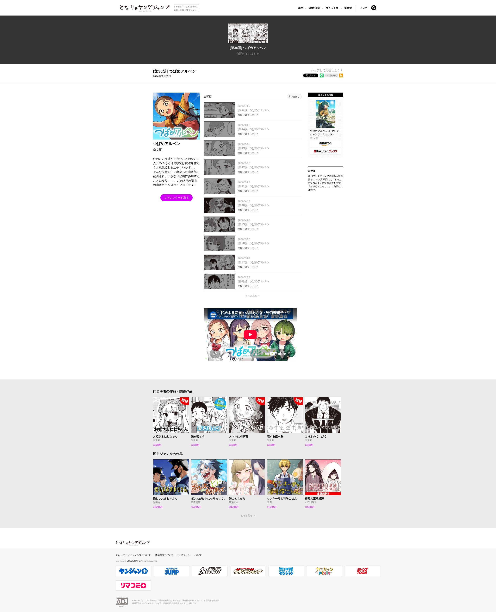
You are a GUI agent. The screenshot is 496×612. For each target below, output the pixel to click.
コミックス (332, 8)
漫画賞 (348, 8)
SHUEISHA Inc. (134, 561)
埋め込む (333, 75)
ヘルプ (198, 555)
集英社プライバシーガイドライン (172, 555)
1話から (296, 96)
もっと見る (251, 295)
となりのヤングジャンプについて (133, 555)
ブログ (363, 7)
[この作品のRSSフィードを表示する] (341, 75)
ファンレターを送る (176, 197)
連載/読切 (314, 8)
